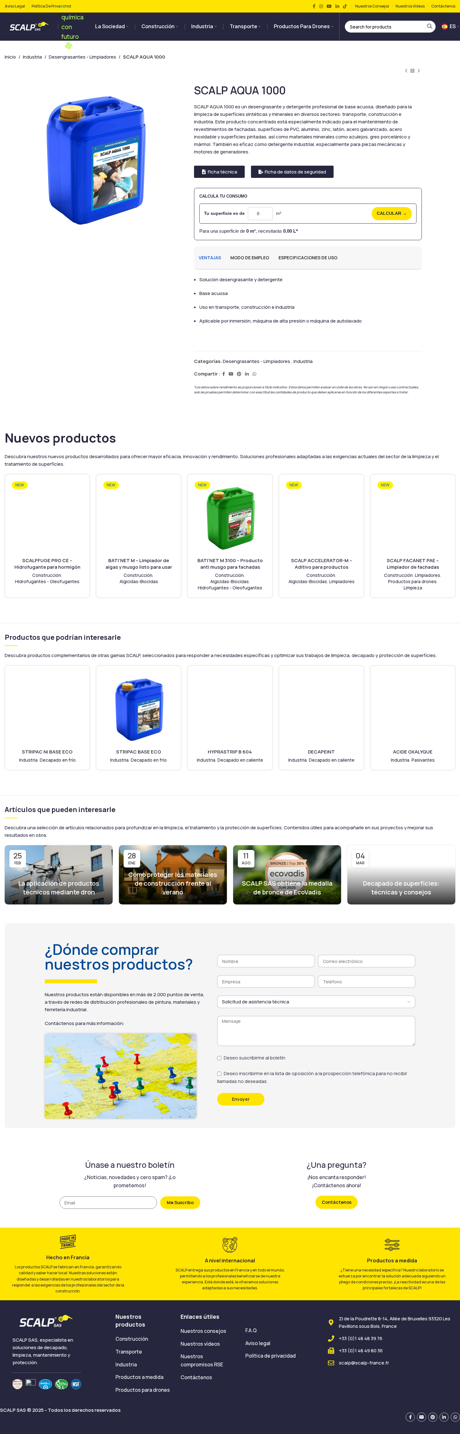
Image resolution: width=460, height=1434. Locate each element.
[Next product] (419, 71)
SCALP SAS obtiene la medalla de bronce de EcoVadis (287, 887)
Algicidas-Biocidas (139, 581)
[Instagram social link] (321, 6)
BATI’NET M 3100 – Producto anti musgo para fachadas (230, 563)
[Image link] (47, 1321)
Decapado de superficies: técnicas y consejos (401, 887)
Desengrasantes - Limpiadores (82, 57)
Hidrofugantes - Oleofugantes (47, 581)
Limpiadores (342, 581)
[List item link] (143, 1339)
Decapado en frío (58, 760)
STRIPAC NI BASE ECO (47, 751)
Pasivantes (423, 760)
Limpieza (413, 588)
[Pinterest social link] (239, 374)
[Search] (430, 27)
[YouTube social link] (329, 6)
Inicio (10, 57)
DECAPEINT (321, 751)
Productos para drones (412, 581)
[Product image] (47, 516)
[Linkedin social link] (337, 6)
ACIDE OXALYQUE (412, 751)
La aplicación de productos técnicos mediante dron (58, 887)
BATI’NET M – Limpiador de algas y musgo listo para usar (138, 563)
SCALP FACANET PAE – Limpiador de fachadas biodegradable (413, 567)
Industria (32, 57)
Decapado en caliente (240, 760)
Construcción (46, 575)
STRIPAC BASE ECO (138, 751)
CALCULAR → (392, 213)
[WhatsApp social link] (254, 374)
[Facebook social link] (314, 6)
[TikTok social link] (345, 6)
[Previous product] (406, 71)
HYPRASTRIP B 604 (230, 751)
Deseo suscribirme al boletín (254, 1057)
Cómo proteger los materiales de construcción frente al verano (172, 883)
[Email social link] (231, 374)
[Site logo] (30, 26)
